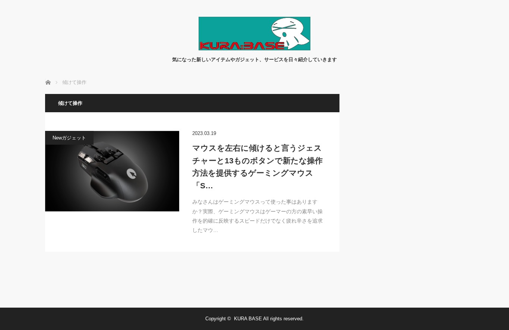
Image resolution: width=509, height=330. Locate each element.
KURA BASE (248, 318)
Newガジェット (69, 138)
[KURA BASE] (254, 48)
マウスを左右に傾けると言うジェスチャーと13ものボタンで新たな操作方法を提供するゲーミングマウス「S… (257, 167)
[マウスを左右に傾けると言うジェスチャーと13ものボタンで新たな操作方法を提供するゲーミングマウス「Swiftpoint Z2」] (112, 171)
